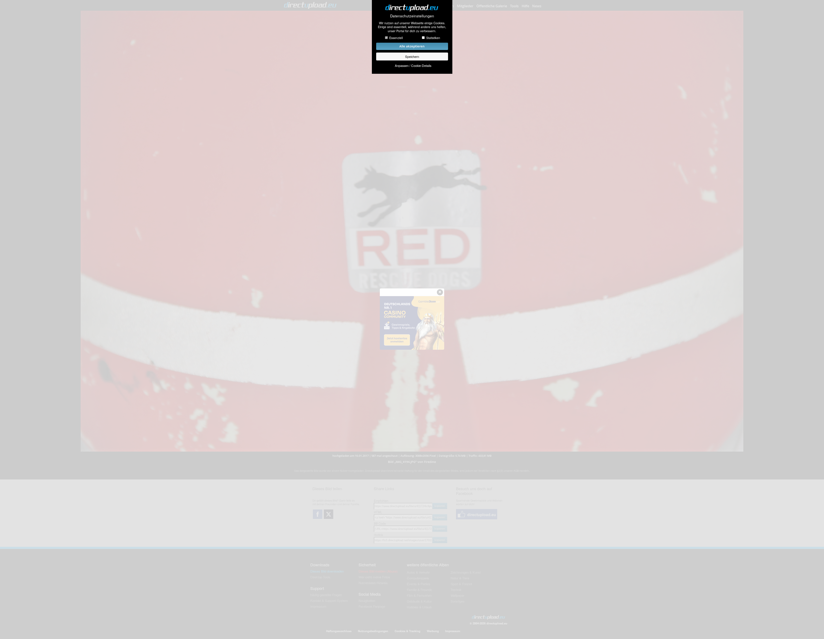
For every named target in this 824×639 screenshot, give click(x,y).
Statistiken (433, 38)
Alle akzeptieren (412, 46)
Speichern (412, 56)
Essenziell (396, 38)
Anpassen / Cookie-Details (413, 65)
